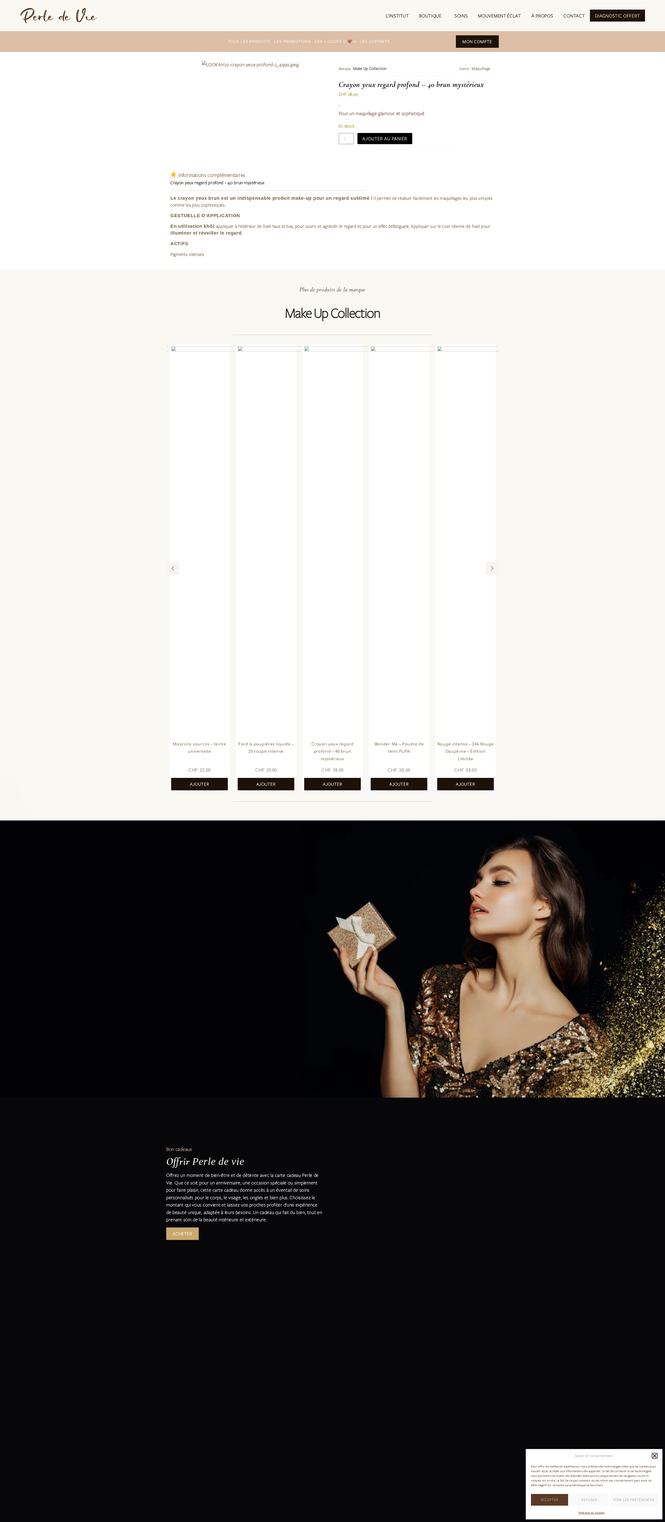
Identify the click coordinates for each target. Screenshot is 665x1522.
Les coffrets (375, 41)
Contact (574, 15)
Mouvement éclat (499, 15)
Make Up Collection (370, 68)
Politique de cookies (591, 1512)
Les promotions (292, 41)
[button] (654, 1455)
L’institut (397, 15)
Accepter (549, 1499)
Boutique (430, 15)
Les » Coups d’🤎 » (335, 41)
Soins (461, 15)
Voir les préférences (633, 1499)
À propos (542, 15)
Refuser (589, 1499)
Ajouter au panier (384, 138)
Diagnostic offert (617, 15)
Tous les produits (249, 41)
